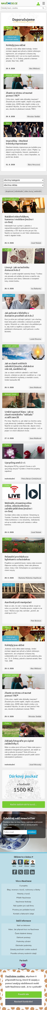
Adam (33, 866)
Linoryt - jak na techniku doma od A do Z (17, 269)
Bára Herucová (34, 165)
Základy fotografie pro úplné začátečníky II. (19, 742)
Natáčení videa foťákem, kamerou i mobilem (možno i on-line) (19, 219)
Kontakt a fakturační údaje (23, 914)
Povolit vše (23, 994)
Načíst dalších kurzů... (23, 804)
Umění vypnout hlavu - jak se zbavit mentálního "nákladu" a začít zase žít (19, 414)
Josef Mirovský (35, 765)
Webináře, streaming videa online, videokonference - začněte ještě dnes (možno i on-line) (18, 507)
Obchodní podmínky (24, 945)
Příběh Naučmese (23, 898)
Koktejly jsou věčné (15, 45)
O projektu (23, 886)
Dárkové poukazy (23, 937)
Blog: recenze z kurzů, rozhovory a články (23, 890)
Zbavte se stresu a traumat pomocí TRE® (19, 94)
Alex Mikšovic (34, 68)
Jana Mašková (35, 387)
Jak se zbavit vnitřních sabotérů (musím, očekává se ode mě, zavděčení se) (19, 366)
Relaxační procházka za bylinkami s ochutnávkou (17, 558)
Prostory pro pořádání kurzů (23, 910)
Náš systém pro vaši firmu (23, 906)
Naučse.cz (9, 3)
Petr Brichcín (36, 621)
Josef (20, 866)
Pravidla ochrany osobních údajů (23, 953)
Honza (26, 866)
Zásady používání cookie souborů (23, 949)
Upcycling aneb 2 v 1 (15, 462)
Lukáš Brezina (35, 339)
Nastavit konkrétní (23, 1001)
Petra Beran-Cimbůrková (31, 479)
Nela (14, 866)
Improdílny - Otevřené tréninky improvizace (17, 142)
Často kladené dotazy (23, 933)
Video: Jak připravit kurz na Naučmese (23, 929)
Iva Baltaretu (36, 289)
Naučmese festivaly (23, 902)
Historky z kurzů (23, 894)
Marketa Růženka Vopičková (30, 578)
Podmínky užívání (23, 941)
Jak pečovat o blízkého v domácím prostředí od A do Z (19, 314)
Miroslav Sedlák (33, 116)
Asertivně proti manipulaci (18, 602)
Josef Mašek (36, 243)
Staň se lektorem (23, 925)
